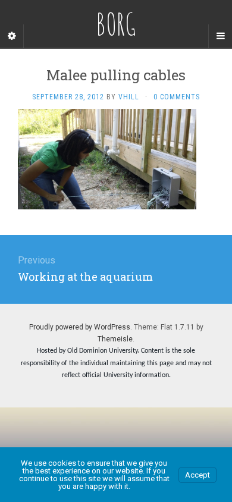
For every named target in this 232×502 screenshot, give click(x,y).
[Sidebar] (12, 36)
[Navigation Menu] (220, 36)
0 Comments (176, 97)
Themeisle (115, 339)
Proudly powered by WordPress (79, 327)
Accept (197, 474)
